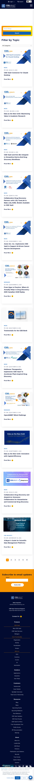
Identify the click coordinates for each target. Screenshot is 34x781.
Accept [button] (17, 777)
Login (11, 1)
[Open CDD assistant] (30, 777)
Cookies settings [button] (10, 777)
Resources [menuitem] (17, 699)
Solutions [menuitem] (17, 670)
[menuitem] (17, 625)
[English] (29, 1)
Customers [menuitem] (17, 683)
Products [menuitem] (17, 622)
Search (17, 33)
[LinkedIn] (19, 766)
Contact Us (15, 616)
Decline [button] (24, 777)
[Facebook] (23, 766)
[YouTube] (26, 766)
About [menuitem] (17, 737)
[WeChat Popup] (30, 766)
